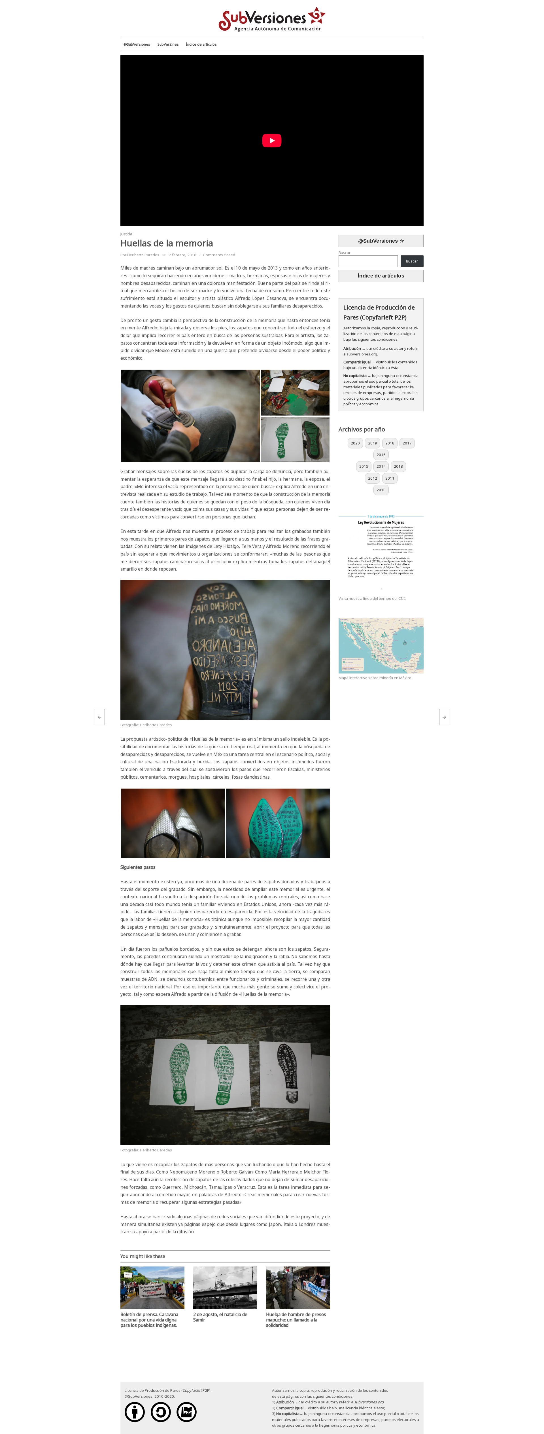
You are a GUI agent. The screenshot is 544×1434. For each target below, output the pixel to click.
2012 (372, 478)
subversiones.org (362, 354)
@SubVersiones (138, 1396)
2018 (389, 443)
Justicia (126, 233)
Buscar (344, 252)
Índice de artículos (381, 276)
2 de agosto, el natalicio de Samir (220, 1317)
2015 (363, 466)
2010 (381, 489)
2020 (355, 443)
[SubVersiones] (272, 18)
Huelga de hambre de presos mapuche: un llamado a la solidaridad (296, 1320)
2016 (381, 454)
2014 (381, 466)
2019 (372, 443)
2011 (389, 478)
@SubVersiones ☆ (381, 241)
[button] (190, 416)
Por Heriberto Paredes (139, 254)
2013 (398, 466)
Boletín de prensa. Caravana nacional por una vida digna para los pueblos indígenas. (149, 1320)
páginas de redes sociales (220, 1217)
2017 (407, 443)
